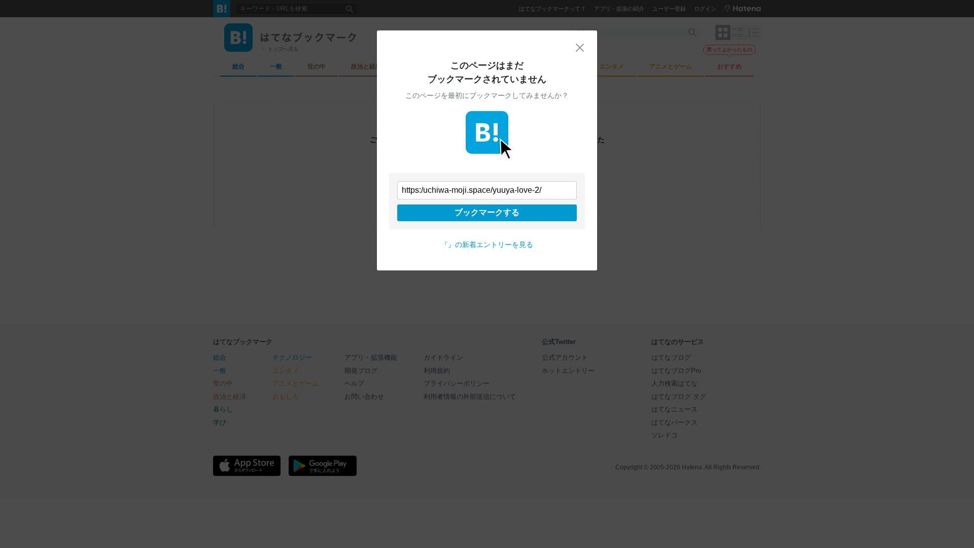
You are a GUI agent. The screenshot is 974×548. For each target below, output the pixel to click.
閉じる (580, 48)
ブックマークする (487, 212)
